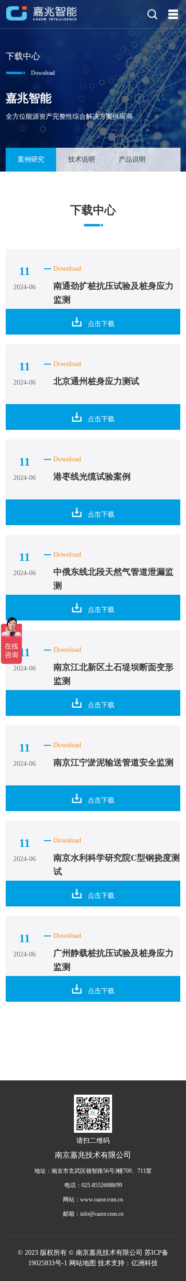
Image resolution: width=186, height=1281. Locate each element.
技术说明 (81, 159)
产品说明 (132, 159)
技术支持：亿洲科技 (128, 1263)
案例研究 (31, 159)
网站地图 (82, 1263)
